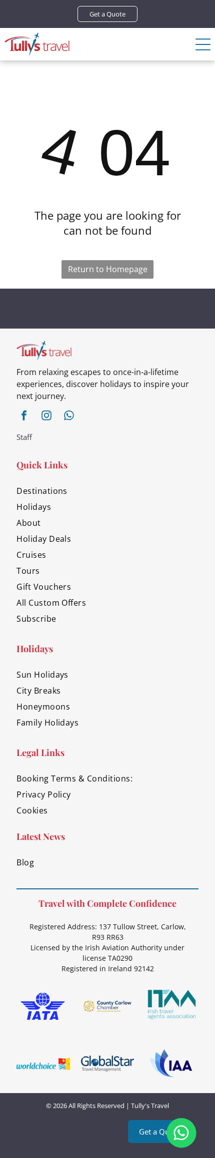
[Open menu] (203, 44)
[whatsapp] (69, 416)
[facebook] (24, 416)
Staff (24, 437)
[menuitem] (107, 491)
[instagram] (46, 416)
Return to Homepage (108, 269)
